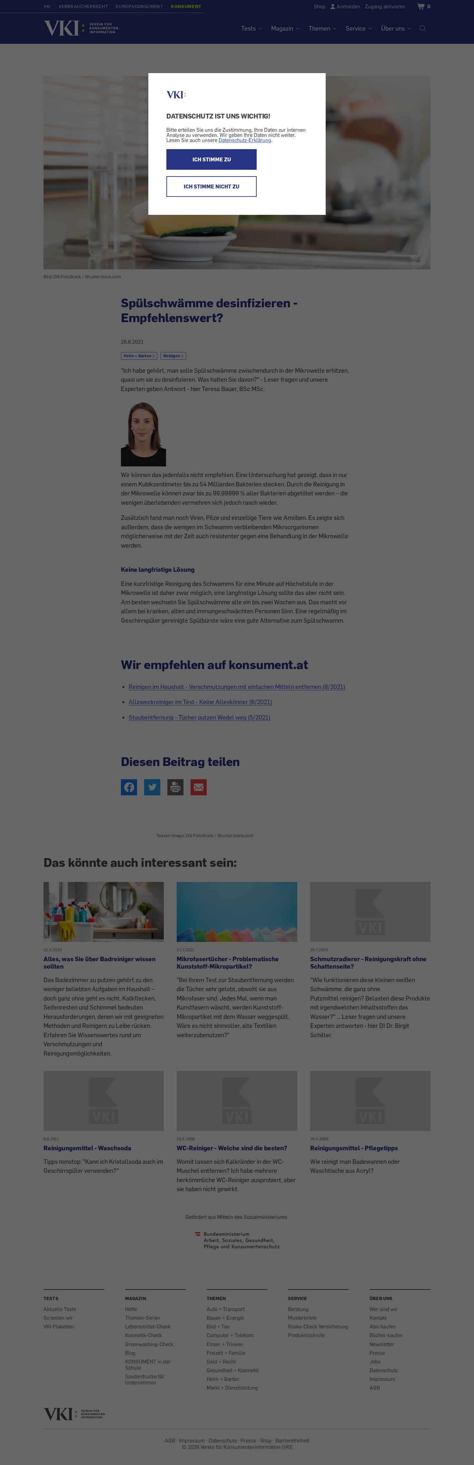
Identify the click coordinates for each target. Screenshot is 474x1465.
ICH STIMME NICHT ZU (211, 186)
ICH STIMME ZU (212, 159)
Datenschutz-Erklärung (245, 140)
